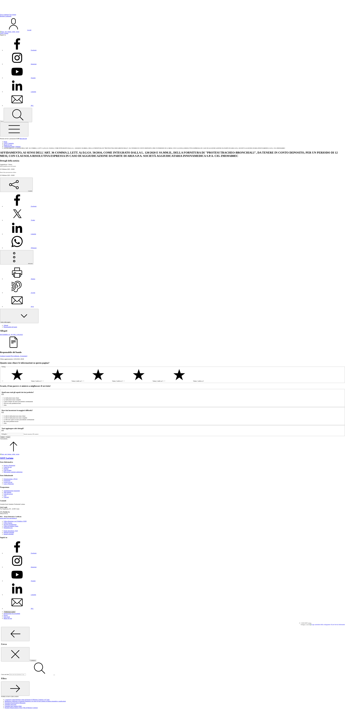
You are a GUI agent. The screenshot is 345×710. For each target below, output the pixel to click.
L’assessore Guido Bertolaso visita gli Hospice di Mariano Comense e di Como (27, 699)
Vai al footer (12, 14)
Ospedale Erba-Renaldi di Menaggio (15, 703)
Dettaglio (4, 434)
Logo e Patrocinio (9, 484)
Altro (5, 405)
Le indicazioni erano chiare (11, 398)
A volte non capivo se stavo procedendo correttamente (19, 419)
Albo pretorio (7, 492)
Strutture (6, 468)
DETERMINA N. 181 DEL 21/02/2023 (11, 334)
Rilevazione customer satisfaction (13, 472)
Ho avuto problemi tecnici (11, 421)
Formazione (7, 480)
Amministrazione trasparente (12, 490)
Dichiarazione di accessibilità (12, 613)
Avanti (8, 437)
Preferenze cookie (9, 612)
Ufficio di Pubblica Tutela (11, 526)
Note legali (7, 617)
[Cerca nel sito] (18, 115)
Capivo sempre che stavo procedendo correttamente (18, 401)
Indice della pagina (6, 322)
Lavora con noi (8, 482)
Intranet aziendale (9, 534)
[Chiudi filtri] (15, 689)
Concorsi (6, 497)
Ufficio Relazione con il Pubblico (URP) (15, 521)
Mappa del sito (8, 618)
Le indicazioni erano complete (12, 400)
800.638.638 (23, 138)
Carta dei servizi (8, 494)
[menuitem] (20, 206)
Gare (5, 495)
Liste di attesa (7, 470)
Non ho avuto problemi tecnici (12, 403)
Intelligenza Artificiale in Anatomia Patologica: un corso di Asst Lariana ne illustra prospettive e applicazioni (35, 701)
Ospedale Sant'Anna (10, 704)
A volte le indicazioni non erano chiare (14, 416)
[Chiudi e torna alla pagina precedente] (15, 654)
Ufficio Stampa (8, 523)
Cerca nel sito (5, 674)
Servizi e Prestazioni (9, 465)
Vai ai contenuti (4, 14)
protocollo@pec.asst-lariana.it (8, 518)
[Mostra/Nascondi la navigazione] (14, 129)
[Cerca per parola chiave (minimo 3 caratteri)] (15, 634)
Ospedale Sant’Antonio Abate (13, 706)
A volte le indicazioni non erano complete (15, 418)
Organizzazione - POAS (10, 479)
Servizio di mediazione (10, 524)
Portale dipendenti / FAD (11, 531)
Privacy (6, 615)
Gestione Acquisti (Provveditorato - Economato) (13, 356)
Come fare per (8, 467)
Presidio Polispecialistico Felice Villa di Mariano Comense (21, 707)
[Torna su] (13, 452)
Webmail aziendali (9, 532)
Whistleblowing (8, 528)
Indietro (3, 437)
